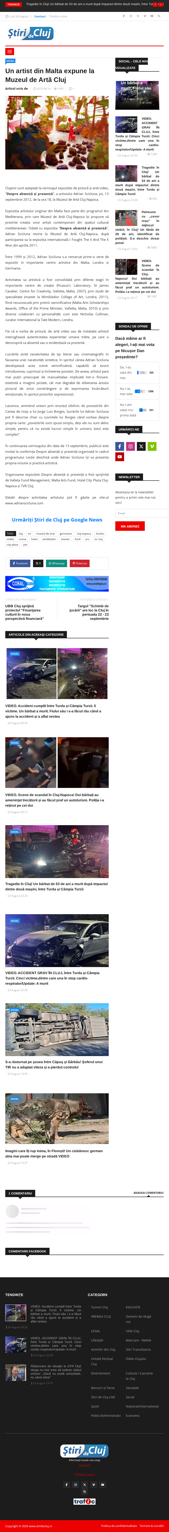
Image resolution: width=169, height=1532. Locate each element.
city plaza (12, 544)
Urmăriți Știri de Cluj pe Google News (57, 519)
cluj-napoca (84, 533)
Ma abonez (130, 526)
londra (100, 533)
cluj (21, 533)
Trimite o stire (58, 16)
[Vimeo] (145, 16)
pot (25, 544)
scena (22, 539)
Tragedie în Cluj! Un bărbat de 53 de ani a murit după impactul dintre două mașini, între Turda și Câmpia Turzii (137, 181)
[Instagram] (131, 16)
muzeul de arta (45, 533)
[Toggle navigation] (9, 51)
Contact (40, 16)
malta (10, 539)
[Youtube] (152, 16)
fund (77, 539)
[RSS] (159, 16)
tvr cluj (98, 539)
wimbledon (49, 539)
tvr (29, 533)
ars (87, 539)
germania (66, 533)
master (65, 539)
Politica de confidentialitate (119, 1526)
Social (10, 60)
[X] (138, 16)
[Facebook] (124, 16)
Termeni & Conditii (152, 1526)
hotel (34, 539)
